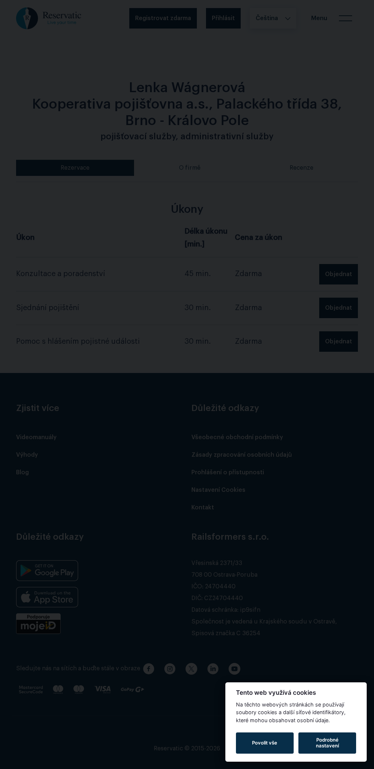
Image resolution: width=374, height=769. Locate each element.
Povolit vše (264, 743)
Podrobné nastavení (327, 743)
